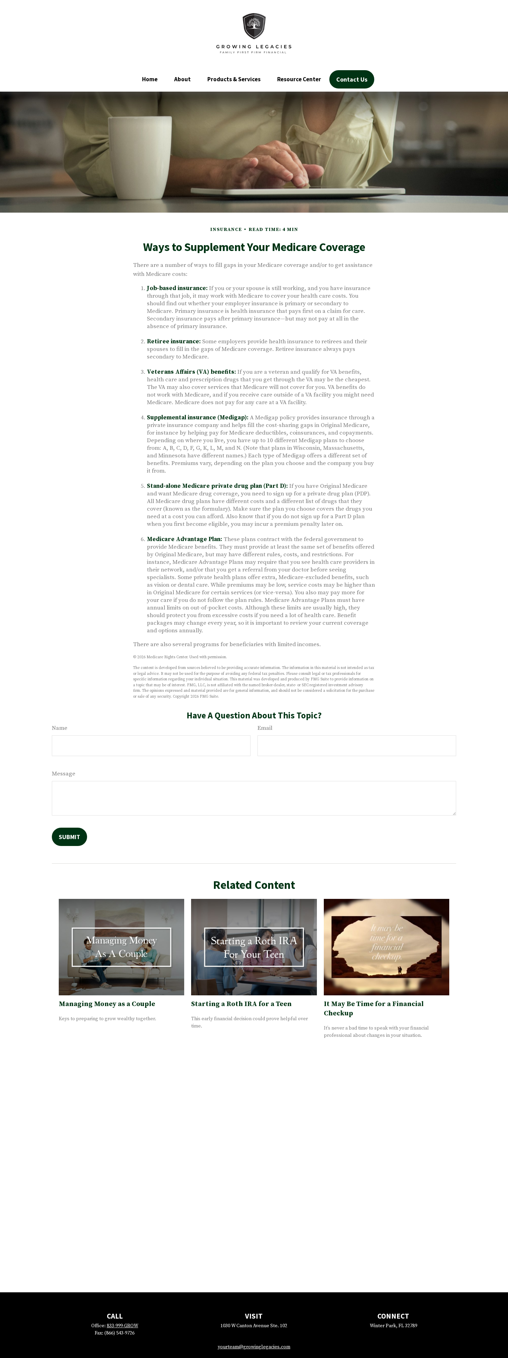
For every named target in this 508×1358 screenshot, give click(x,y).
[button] (150, 79)
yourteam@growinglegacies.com (254, 1347)
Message (63, 774)
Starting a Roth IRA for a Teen (241, 1004)
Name (59, 728)
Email (264, 728)
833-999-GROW (122, 1326)
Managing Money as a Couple (107, 1004)
